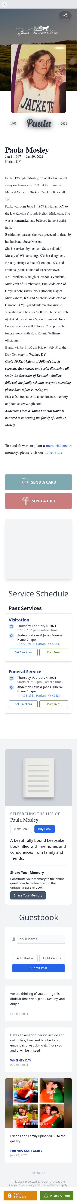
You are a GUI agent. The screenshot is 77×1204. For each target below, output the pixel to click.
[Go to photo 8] (42, 1124)
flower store (53, 452)
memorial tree (57, 445)
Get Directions (23, 652)
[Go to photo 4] (32, 1124)
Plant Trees (54, 652)
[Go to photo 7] (40, 1124)
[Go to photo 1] (24, 1124)
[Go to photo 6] (37, 1124)
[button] (38, 1103)
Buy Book (44, 829)
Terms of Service (50, 1185)
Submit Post (38, 968)
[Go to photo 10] (47, 1124)
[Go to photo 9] (45, 1124)
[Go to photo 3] (29, 1124)
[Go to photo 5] (35, 1124)
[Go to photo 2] (27, 1124)
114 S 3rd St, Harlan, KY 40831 (39, 644)
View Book (21, 829)
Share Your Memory (28, 895)
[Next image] (67, 1103)
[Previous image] (9, 1103)
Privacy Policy (26, 1185)
